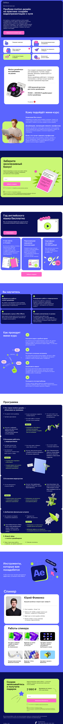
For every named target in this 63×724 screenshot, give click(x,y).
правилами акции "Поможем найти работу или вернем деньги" (18, 194)
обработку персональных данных (20, 188)
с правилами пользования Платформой (23, 193)
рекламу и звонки (17, 191)
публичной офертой (30, 709)
